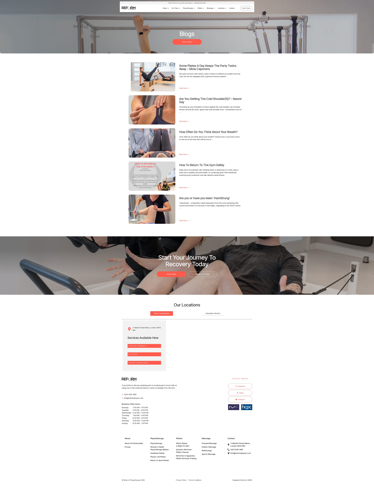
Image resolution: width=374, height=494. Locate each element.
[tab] (161, 313)
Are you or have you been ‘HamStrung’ (204, 198)
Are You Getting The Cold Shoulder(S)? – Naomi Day (210, 100)
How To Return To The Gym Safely (201, 165)
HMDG (249, 480)
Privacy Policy (181, 480)
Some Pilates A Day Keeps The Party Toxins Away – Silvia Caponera (207, 67)
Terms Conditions (194, 480)
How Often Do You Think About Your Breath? (208, 132)
